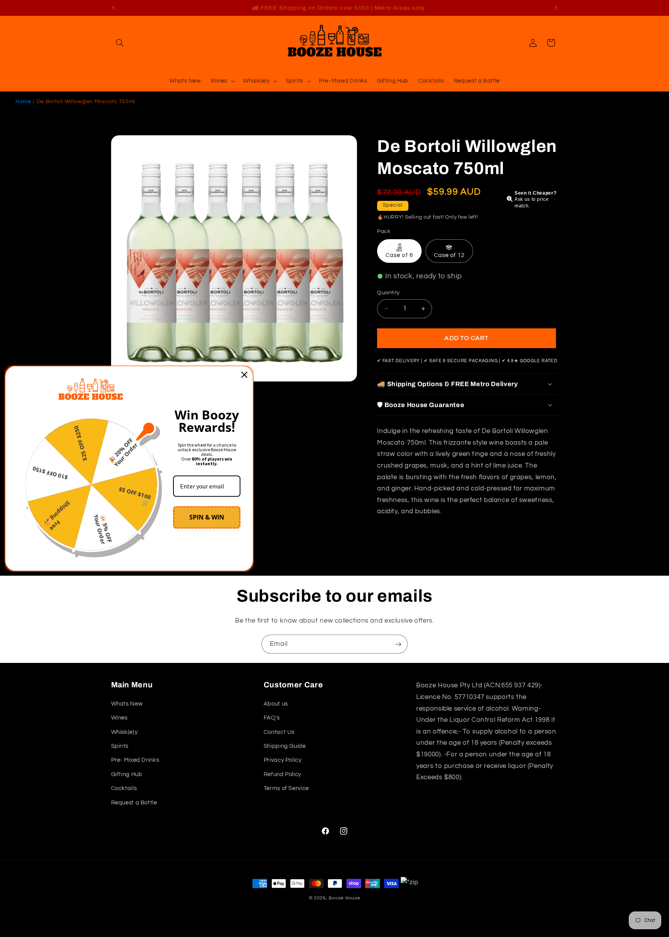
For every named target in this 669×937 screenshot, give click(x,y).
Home (23, 101)
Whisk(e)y (124, 732)
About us (276, 704)
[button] (120, 43)
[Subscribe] (398, 644)
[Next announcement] (555, 8)
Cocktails (124, 788)
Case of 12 (449, 255)
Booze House (344, 898)
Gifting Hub (126, 774)
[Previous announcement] (113, 8)
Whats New (127, 704)
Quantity (388, 292)
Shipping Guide (285, 746)
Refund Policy (282, 774)
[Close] (244, 374)
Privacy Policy (283, 760)
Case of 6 (399, 255)
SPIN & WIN (206, 517)
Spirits (120, 746)
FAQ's (272, 718)
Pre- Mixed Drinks (135, 760)
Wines (119, 718)
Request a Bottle (134, 803)
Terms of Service (286, 788)
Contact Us (279, 732)
